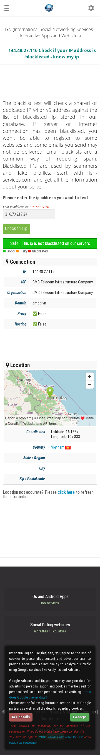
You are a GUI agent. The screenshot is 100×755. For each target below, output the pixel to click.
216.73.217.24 (39, 207)
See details (21, 717)
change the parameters (23, 742)
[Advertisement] (50, 342)
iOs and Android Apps (50, 599)
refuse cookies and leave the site (61, 737)
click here (66, 492)
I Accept (80, 717)
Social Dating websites (50, 627)
